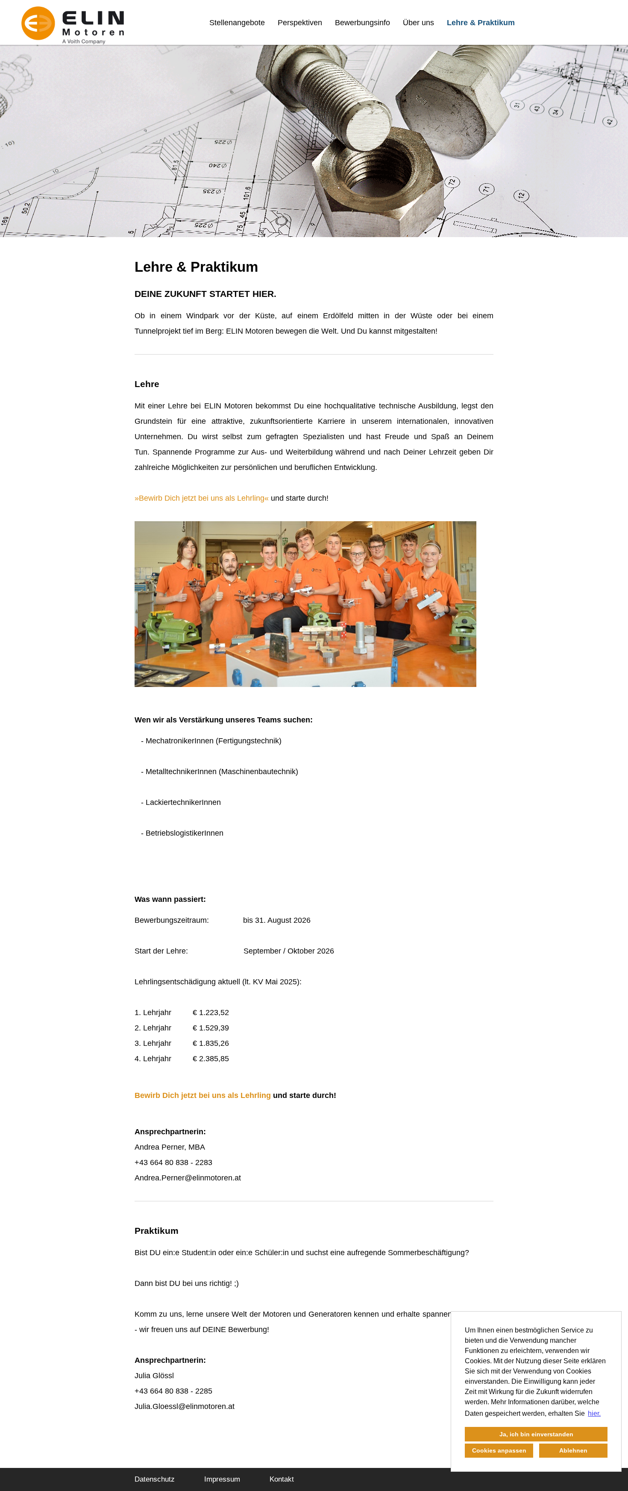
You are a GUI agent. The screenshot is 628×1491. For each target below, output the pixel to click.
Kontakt (282, 1479)
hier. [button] (594, 1413)
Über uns (418, 22)
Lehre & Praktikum (481, 22)
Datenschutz (155, 1479)
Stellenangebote (237, 22)
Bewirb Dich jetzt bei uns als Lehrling (201, 498)
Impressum (222, 1479)
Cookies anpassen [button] (499, 1450)
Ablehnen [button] (573, 1450)
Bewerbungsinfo (362, 22)
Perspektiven (300, 22)
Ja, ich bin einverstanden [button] (536, 1434)
